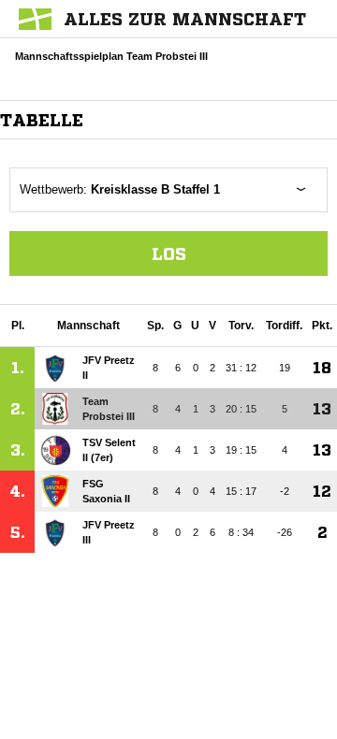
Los (169, 253)
